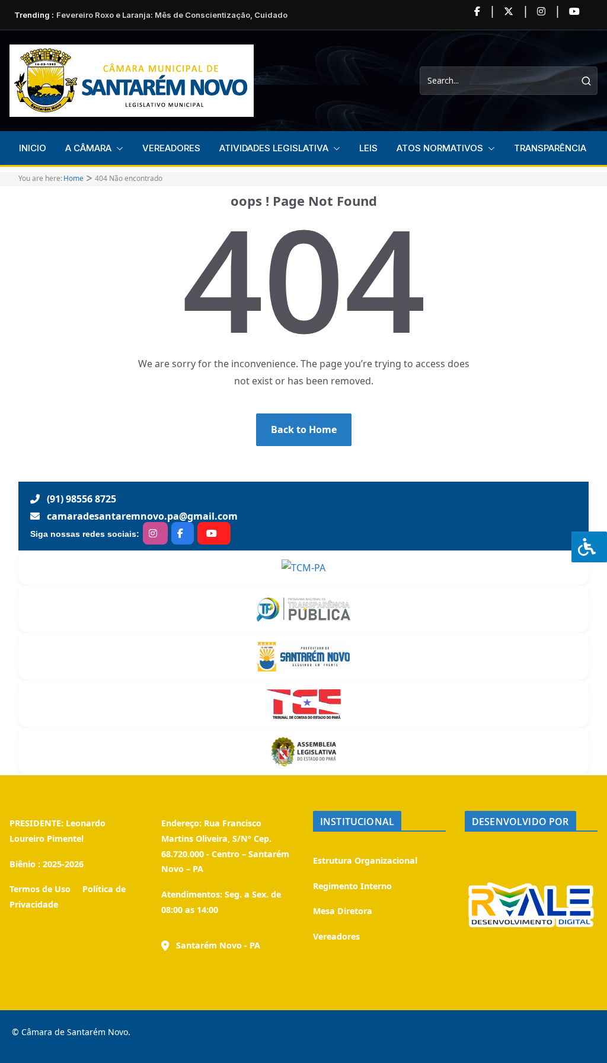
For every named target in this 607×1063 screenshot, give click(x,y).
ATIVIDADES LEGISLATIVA (273, 148)
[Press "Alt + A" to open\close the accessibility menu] (589, 547)
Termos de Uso (40, 889)
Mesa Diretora (342, 910)
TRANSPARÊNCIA (550, 148)
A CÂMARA (88, 148)
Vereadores (336, 936)
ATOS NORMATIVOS (440, 148)
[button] (117, 148)
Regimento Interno (352, 886)
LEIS (368, 148)
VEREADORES (171, 148)
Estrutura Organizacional (365, 860)
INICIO (32, 148)
